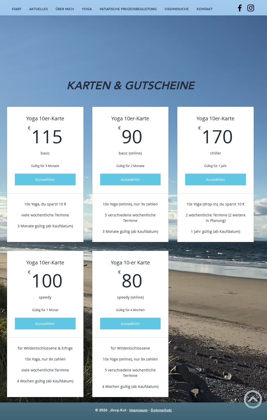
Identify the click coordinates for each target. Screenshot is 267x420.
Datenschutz (161, 410)
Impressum (138, 410)
